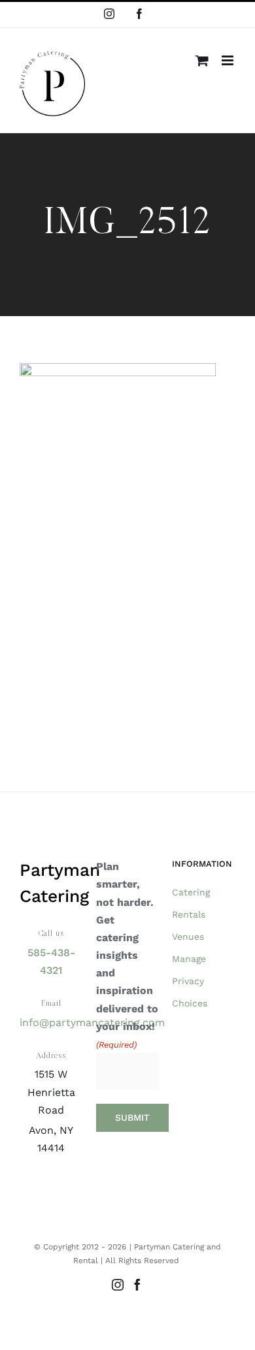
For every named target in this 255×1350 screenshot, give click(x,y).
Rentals (188, 914)
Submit (132, 1117)
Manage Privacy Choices (189, 981)
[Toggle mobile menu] (228, 60)
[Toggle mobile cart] (202, 60)
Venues (188, 936)
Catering (191, 892)
